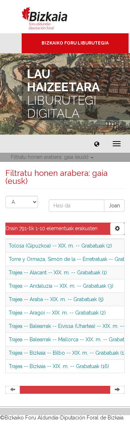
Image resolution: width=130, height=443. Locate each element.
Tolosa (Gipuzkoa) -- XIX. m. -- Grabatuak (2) (60, 246)
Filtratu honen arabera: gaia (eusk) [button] (50, 157)
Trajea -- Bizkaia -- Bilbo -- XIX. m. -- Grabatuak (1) (67, 353)
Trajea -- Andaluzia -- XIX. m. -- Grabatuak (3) (61, 286)
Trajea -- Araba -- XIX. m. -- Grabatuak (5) (56, 299)
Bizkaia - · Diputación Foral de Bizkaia (52, 16)
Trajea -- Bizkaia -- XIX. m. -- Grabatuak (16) (59, 366)
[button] (96, 144)
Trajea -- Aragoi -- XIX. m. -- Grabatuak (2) (57, 313)
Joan (114, 205)
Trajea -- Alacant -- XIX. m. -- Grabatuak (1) (58, 272)
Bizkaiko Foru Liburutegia (75, 43)
